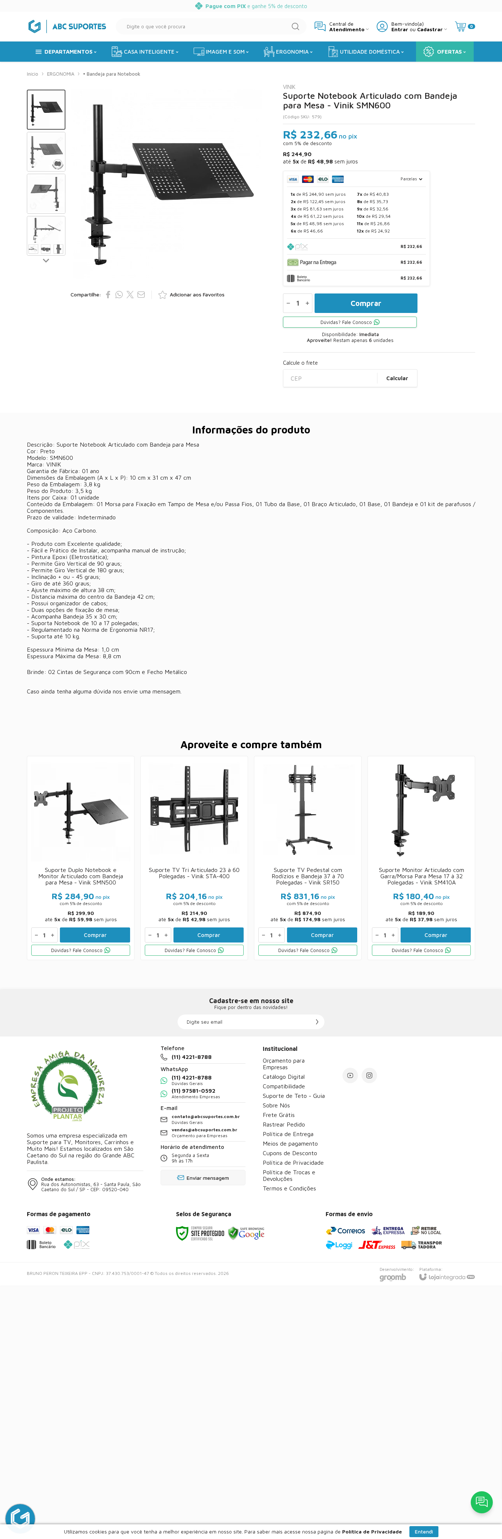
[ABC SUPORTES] (67, 26)
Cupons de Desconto (290, 1153)
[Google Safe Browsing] (246, 1233)
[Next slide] (46, 260)
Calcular (397, 378)
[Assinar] (317, 1021)
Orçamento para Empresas (284, 1063)
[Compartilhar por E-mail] (141, 294)
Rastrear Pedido (284, 1124)
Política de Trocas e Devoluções (289, 1175)
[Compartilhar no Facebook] (108, 294)
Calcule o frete (300, 362)
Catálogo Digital (284, 1076)
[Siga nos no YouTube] (350, 1075)
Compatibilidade (284, 1086)
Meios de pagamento (290, 1143)
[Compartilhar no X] (130, 294)
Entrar (399, 29)
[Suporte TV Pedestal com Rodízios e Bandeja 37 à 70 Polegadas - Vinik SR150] (307, 858)
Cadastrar (430, 29)
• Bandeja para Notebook (111, 74)
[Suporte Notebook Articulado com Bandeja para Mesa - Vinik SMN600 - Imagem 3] (46, 193)
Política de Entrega (288, 1134)
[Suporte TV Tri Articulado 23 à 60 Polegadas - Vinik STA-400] (194, 858)
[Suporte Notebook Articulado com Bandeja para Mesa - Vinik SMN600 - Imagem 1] (46, 109)
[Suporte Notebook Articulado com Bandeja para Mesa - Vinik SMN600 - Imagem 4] (46, 236)
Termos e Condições (289, 1188)
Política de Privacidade (293, 1162)
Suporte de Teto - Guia (294, 1095)
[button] (46, 110)
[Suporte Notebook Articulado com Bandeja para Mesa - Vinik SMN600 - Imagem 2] (46, 152)
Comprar (366, 303)
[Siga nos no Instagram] (369, 1075)
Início (32, 74)
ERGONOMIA (60, 74)
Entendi (424, 1531)
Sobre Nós (276, 1105)
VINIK (289, 87)
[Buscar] (295, 26)
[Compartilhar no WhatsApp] (119, 294)
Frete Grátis (279, 1114)
